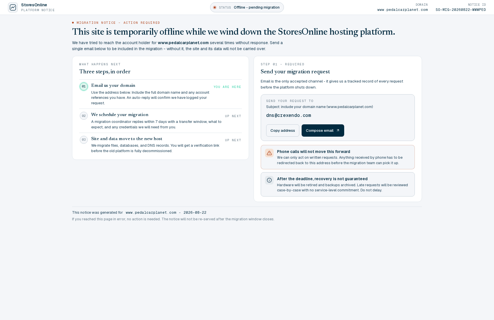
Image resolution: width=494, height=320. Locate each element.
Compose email (320, 130)
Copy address (282, 130)
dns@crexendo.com (288, 115)
